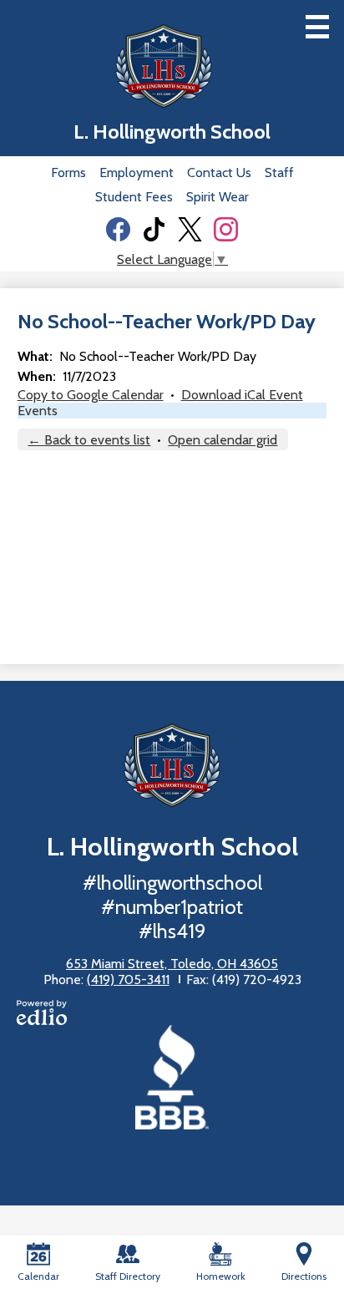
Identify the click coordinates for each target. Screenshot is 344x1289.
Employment (136, 172)
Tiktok (154, 229)
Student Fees (134, 197)
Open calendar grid (222, 440)
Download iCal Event (242, 395)
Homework (220, 1276)
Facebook (118, 229)
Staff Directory (127, 1276)
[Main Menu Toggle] (317, 26)
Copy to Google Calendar (91, 395)
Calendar (38, 1276)
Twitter (190, 229)
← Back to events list (89, 440)
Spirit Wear (217, 197)
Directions (303, 1276)
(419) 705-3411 (128, 979)
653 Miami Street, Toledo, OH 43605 (172, 964)
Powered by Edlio (41, 1012)
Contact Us (219, 172)
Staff (279, 172)
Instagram (226, 229)
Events (38, 411)
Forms (68, 172)
